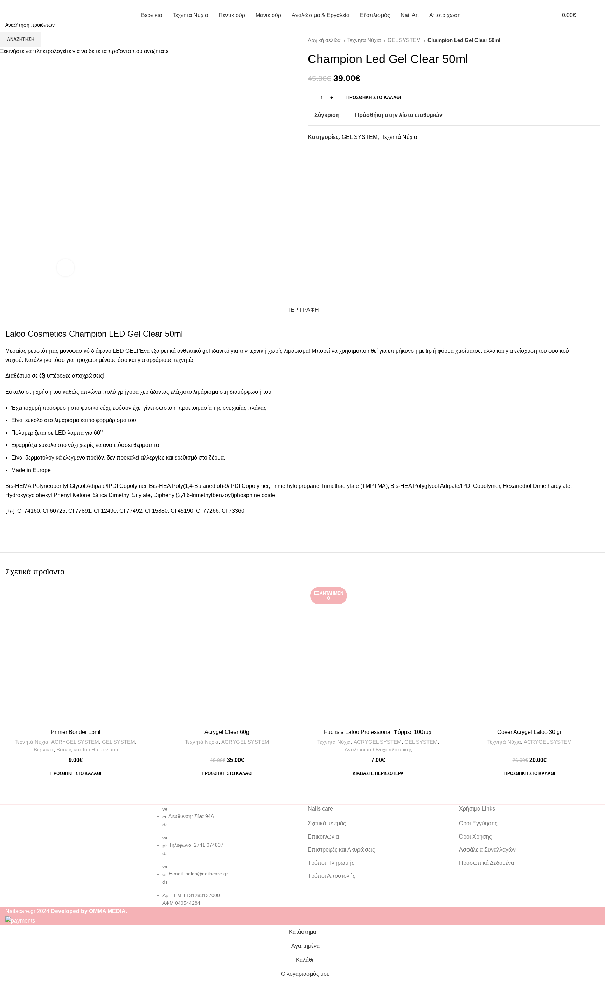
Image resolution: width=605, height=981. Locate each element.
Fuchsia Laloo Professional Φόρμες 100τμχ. (378, 732)
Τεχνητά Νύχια (31, 742)
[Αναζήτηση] (597, 15)
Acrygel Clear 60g (226, 732)
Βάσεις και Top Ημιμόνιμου (87, 749)
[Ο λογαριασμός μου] (541, 15)
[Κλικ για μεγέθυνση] (65, 267)
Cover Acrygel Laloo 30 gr (529, 732)
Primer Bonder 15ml (75, 732)
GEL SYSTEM (118, 742)
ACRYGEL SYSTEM (75, 742)
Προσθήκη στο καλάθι (373, 97)
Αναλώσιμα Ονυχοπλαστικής (378, 749)
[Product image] (75, 654)
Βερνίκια (44, 749)
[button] (76, 773)
